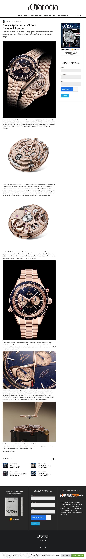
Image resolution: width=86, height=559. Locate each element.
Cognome (63, 74)
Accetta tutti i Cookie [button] (77, 555)
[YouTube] (80, 15)
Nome (62, 67)
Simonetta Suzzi (10, 21)
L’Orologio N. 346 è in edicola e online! (44, 466)
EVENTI (54, 15)
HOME (20, 15)
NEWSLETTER (47, 15)
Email (62, 81)
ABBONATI (26, 15)
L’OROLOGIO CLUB (36, 15)
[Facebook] (75, 15)
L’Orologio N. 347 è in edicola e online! (16, 466)
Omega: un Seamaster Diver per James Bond (18, 474)
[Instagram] (78, 15)
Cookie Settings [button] (66, 555)
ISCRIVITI (65, 95)
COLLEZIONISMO (63, 15)
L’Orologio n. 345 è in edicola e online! (44, 474)
